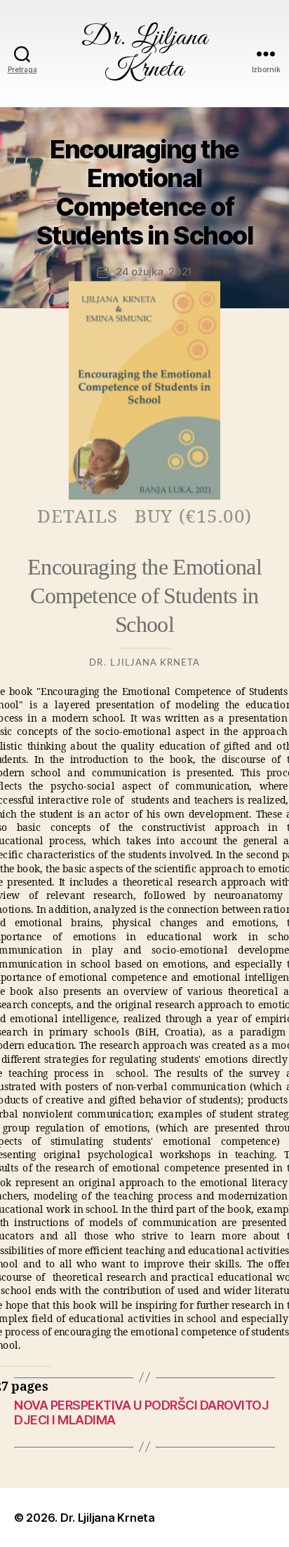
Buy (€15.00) (193, 516)
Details (77, 516)
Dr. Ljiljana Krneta (144, 53)
